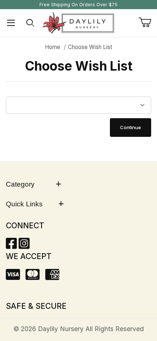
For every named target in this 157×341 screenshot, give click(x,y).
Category (20, 184)
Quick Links (24, 204)
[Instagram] (24, 246)
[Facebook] (11, 246)
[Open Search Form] (30, 23)
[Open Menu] (11, 23)
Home (52, 47)
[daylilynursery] (78, 22)
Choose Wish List (90, 47)
